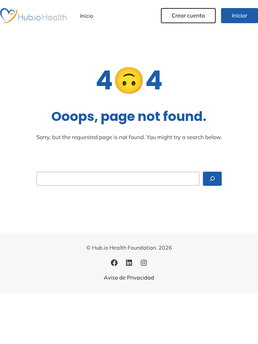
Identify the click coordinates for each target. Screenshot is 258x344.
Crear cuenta (188, 15)
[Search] (212, 178)
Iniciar (239, 15)
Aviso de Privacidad (129, 277)
